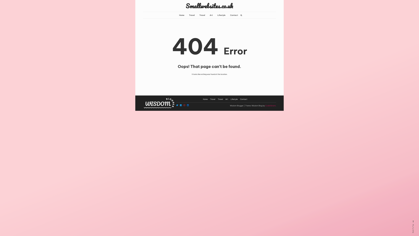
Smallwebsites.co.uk (209, 6)
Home (181, 15)
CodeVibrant (270, 106)
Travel (192, 15)
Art (211, 15)
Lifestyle (221, 15)
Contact (234, 15)
